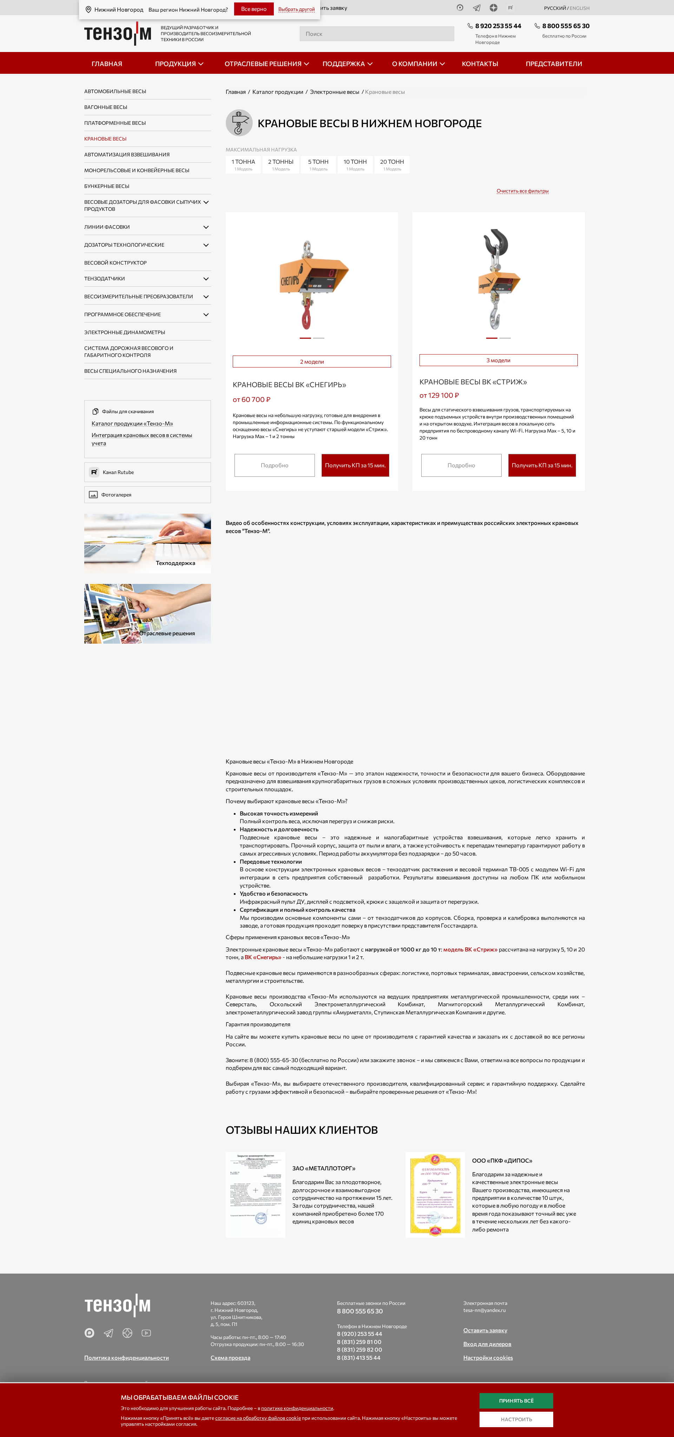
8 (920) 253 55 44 (359, 1333)
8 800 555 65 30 (566, 26)
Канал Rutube (118, 472)
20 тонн (392, 164)
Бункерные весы (106, 186)
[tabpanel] (312, 283)
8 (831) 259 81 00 (359, 1341)
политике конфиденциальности (297, 1408)
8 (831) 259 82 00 (359, 1349)
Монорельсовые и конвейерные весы (136, 170)
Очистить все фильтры (523, 191)
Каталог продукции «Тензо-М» (132, 423)
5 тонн (318, 164)
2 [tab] (318, 341)
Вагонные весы (105, 107)
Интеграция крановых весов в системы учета (142, 438)
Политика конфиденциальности (126, 1357)
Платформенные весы (115, 123)
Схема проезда (230, 1357)
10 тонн (355, 164)
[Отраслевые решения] (147, 613)
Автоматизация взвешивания (127, 154)
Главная (236, 91)
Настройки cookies (488, 1357)
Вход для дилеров (487, 1343)
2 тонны (280, 164)
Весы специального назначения (130, 371)
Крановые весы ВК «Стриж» (473, 381)
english (580, 8)
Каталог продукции (277, 91)
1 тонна (243, 164)
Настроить (516, 1419)
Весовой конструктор (115, 263)
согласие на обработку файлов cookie (258, 1418)
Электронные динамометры (124, 332)
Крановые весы (105, 139)
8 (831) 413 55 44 (359, 1357)
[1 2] (312, 284)
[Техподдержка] (147, 542)
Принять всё (516, 1401)
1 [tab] (305, 341)
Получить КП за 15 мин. (355, 465)
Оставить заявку (325, 7)
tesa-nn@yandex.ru (484, 1310)
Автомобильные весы (115, 91)
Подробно (275, 465)
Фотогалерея (116, 495)
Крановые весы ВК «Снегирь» (289, 384)
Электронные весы (334, 91)
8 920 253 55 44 (498, 26)
